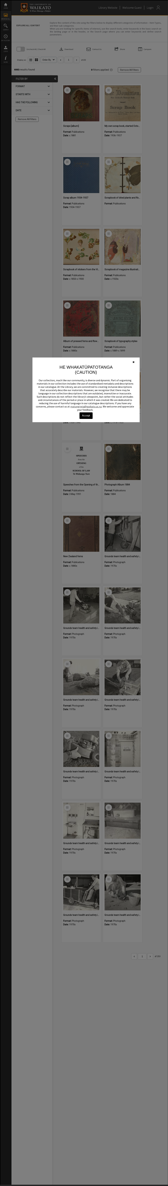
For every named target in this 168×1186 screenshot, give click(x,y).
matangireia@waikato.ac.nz (86, 406)
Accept (86, 415)
